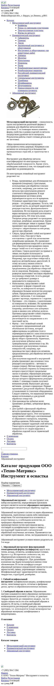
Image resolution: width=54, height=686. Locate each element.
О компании (12, 627)
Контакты (11, 635)
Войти (4, 5)
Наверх (4, 673)
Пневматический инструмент (21, 493)
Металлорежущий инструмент (21, 490)
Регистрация (14, 5)
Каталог (10, 625)
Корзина (5, 7)
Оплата (10, 630)
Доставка (11, 632)
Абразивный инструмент (18, 495)
